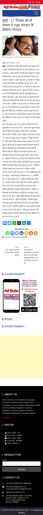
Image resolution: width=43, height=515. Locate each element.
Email (4, 460)
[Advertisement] (21, 357)
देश (23, 237)
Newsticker (16, 237)
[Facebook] (12, 233)
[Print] (31, 233)
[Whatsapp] (7, 233)
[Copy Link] (26, 233)
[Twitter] (17, 233)
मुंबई (25, 237)
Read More (6, 417)
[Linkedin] (21, 233)
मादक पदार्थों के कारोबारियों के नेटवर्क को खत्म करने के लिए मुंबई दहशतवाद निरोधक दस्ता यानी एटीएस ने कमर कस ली (31, 255)
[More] (35, 233)
